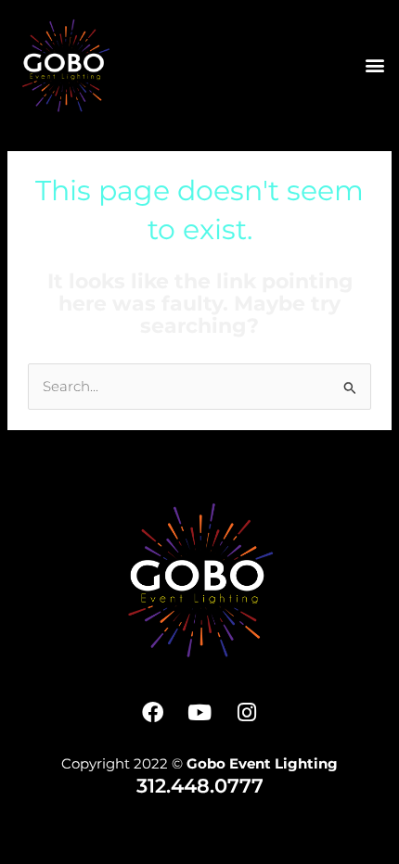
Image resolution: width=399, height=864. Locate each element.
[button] (374, 65)
